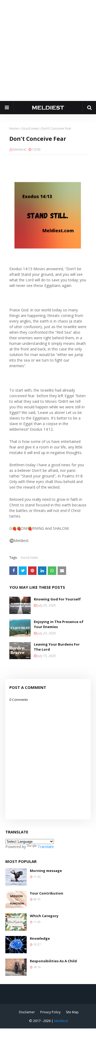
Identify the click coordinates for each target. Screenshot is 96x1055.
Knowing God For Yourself (57, 599)
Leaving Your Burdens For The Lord (57, 647)
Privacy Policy (50, 1012)
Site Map (72, 1012)
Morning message (46, 870)
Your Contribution (46, 893)
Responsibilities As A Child (53, 961)
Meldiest (19, 149)
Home (14, 128)
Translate (46, 846)
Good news (30, 128)
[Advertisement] (48, 50)
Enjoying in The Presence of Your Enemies (58, 624)
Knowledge (40, 938)
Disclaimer (27, 1012)
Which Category (44, 915)
